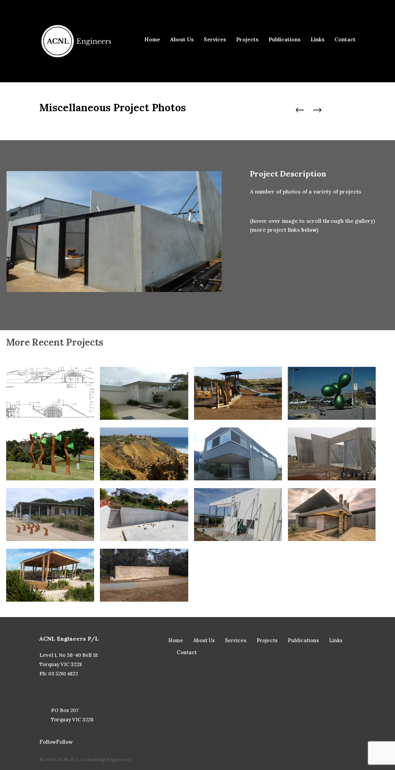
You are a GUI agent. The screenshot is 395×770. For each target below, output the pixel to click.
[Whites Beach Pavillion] (50, 575)
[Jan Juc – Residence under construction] (238, 514)
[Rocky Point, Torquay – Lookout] (144, 453)
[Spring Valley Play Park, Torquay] (238, 393)
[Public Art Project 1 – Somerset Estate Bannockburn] (50, 453)
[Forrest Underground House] (50, 393)
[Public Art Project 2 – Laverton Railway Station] (332, 393)
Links (317, 40)
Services (215, 40)
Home (152, 40)
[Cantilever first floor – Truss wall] (238, 453)
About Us (182, 40)
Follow (64, 742)
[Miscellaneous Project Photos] (144, 393)
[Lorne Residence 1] (144, 514)
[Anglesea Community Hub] (50, 514)
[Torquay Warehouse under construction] (332, 453)
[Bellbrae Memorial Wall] (144, 575)
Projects (247, 40)
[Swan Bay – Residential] (332, 514)
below (309, 230)
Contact (345, 40)
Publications (284, 40)
